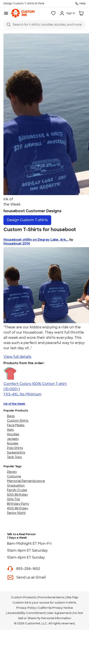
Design (27, 220)
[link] (23, 13)
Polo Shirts (15, 448)
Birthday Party (18, 504)
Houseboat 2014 (16, 243)
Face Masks (15, 425)
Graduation (16, 485)
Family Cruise (17, 490)
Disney (12, 472)
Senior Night (16, 513)
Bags (11, 416)
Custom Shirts (17, 421)
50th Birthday (17, 495)
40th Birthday (17, 508)
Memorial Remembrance (26, 481)
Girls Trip (13, 499)
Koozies (12, 443)
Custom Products (23, 597)
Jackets (13, 439)
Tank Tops (14, 457)
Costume (14, 476)
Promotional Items (51, 597)
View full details (17, 356)
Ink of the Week (14, 404)
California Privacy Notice (55, 608)
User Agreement (59, 613)
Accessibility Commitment (26, 613)
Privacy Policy (26, 608)
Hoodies (13, 434)
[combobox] (44, 24)
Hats (10, 430)
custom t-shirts (65, 602)
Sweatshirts (16, 452)
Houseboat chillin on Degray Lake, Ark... (35, 239)
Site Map (72, 597)
